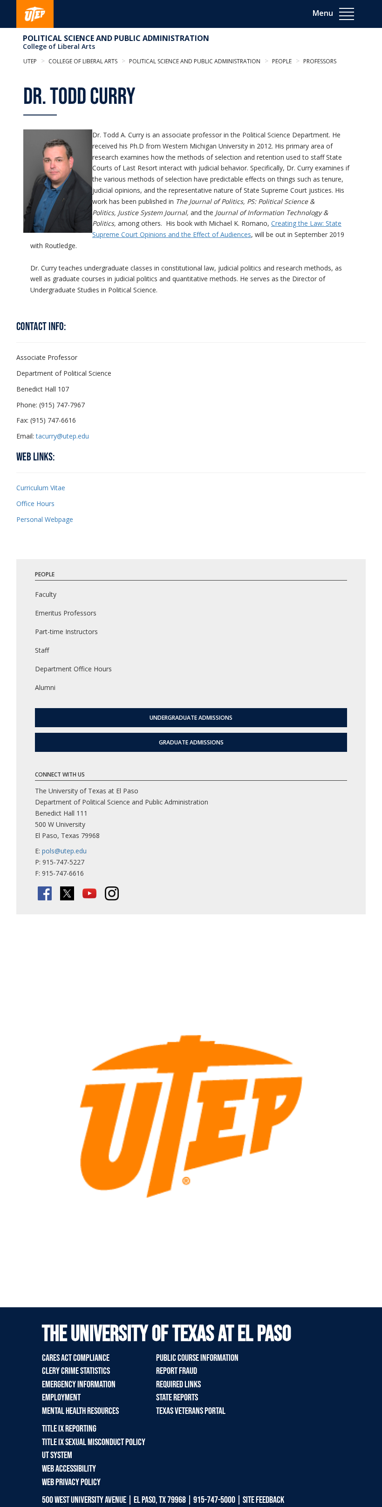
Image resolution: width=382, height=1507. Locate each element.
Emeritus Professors (65, 612)
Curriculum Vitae (40, 487)
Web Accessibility (69, 1468)
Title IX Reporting (69, 1428)
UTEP (30, 61)
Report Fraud (176, 1371)
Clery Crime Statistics (76, 1371)
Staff (42, 650)
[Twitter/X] (67, 893)
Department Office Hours (73, 668)
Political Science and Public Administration (116, 38)
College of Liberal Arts (59, 46)
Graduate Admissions (191, 742)
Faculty (45, 594)
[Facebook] (45, 893)
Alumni (45, 687)
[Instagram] (112, 893)
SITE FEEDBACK (263, 1500)
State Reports (177, 1397)
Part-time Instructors (66, 631)
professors (319, 61)
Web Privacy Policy (71, 1482)
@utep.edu (73, 436)
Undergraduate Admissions (191, 718)
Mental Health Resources (80, 1411)
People (281, 61)
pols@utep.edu (64, 850)
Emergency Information (79, 1384)
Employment (61, 1397)
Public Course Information (197, 1358)
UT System (57, 1455)
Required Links (178, 1384)
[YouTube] (89, 893)
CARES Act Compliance (75, 1358)
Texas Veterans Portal (190, 1411)
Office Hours (35, 503)
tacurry (46, 436)
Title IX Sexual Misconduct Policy (93, 1442)
